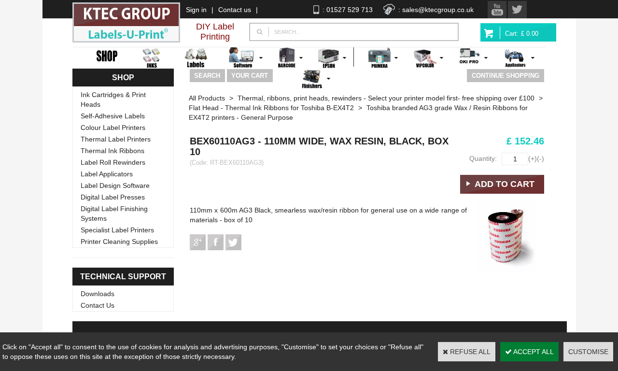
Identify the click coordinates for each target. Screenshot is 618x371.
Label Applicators (107, 174)
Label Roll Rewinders (113, 162)
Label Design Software (115, 185)
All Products (207, 98)
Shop (123, 77)
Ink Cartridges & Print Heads (113, 99)
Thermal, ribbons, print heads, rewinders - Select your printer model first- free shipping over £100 (386, 98)
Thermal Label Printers (116, 139)
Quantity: (483, 158)
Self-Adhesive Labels (113, 116)
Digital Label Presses (113, 197)
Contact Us (97, 305)
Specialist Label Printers (117, 230)
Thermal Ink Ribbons (112, 151)
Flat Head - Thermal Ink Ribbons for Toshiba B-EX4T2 (271, 108)
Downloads (97, 294)
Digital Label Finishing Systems (114, 213)
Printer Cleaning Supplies (119, 241)
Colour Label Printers (113, 127)
